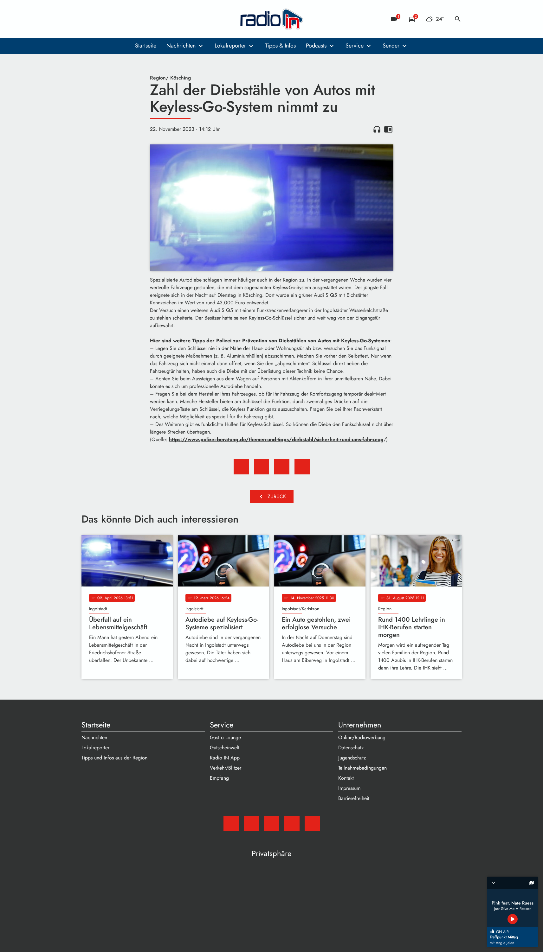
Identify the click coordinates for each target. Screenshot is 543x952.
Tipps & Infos (280, 45)
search (458, 19)
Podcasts (316, 45)
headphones (376, 129)
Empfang (219, 778)
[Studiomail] (87, 19)
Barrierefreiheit (353, 798)
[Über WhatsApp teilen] (281, 466)
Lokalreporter (230, 45)
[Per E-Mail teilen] (302, 466)
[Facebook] (100, 19)
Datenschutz (351, 747)
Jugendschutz (352, 757)
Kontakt (346, 778)
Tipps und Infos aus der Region (114, 757)
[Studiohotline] (138, 19)
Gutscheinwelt (224, 747)
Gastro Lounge (225, 737)
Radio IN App (225, 757)
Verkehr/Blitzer (225, 767)
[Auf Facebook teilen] (241, 466)
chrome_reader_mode (388, 129)
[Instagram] (113, 19)
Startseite (145, 45)
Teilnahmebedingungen (362, 767)
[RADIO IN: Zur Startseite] (271, 19)
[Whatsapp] (126, 19)
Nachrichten (181, 45)
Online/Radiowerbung (361, 737)
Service (355, 45)
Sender (391, 45)
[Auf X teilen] (261, 466)
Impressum (349, 788)
